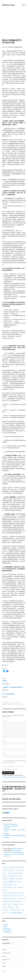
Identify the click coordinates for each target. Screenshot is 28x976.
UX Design (5, 910)
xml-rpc (9, 912)
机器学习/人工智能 (16, 912)
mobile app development (10, 898)
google (19, 881)
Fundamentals (6, 953)
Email (4, 747)
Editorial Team (7, 702)
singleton (16, 904)
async (4, 873)
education (12, 878)
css (21, 876)
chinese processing (13, 876)
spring (4, 907)
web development (15, 910)
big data (13, 873)
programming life (16, 901)
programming (6, 901)
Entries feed (7, 928)
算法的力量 (4, 680)
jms (4, 890)
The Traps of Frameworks (10, 824)
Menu (23, 4)
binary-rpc (20, 873)
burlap (4, 876)
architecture (19, 870)
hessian (10, 884)
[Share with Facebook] (7, 813)
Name (4, 740)
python (5, 904)
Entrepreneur (6, 959)
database (5, 878)
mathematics (6, 895)
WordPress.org (7, 932)
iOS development (7, 887)
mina (23, 895)
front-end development (9, 881)
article (19, 702)
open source (21, 898)
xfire (4, 912)
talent (17, 907)
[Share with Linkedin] (5, 813)
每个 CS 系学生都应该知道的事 (8, 693)
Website (4, 753)
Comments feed (8, 930)
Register (6, 924)
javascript (20, 887)
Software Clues (8, 5)
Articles (4, 949)
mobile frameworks (17, 848)
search (10, 904)
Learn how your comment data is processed (14, 777)
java (15, 887)
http (15, 884)
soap (21, 904)
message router (16, 895)
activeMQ (5, 867)
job (7, 890)
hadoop (5, 884)
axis (8, 873)
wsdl (23, 910)
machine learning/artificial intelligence (13, 893)
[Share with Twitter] (9, 813)
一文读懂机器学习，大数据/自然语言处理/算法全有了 (12, 687)
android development (9, 870)
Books (4, 963)
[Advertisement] (14, 24)
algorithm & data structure (8, 704)
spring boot (11, 907)
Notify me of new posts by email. (11, 769)
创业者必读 (6, 833)
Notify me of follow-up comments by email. (13, 766)
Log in (5, 926)
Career (4, 956)
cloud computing (18, 704)
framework (19, 878)
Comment (5, 720)
